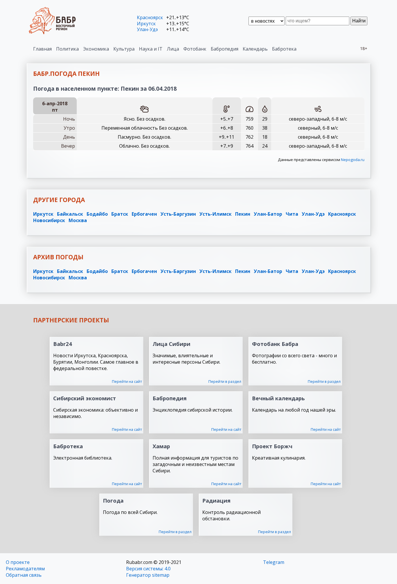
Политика (67, 49)
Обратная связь (24, 575)
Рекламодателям (25, 568)
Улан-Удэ (147, 29)
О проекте (18, 562)
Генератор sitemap (147, 575)
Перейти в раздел (224, 381)
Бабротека (284, 49)
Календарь (255, 49)
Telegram (273, 562)
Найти (359, 20)
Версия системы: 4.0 (148, 568)
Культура (124, 49)
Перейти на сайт (127, 381)
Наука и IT (150, 49)
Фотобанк (194, 49)
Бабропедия (224, 49)
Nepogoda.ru (352, 159)
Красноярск (150, 17)
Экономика (96, 49)
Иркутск (146, 23)
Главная (42, 49)
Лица (173, 49)
